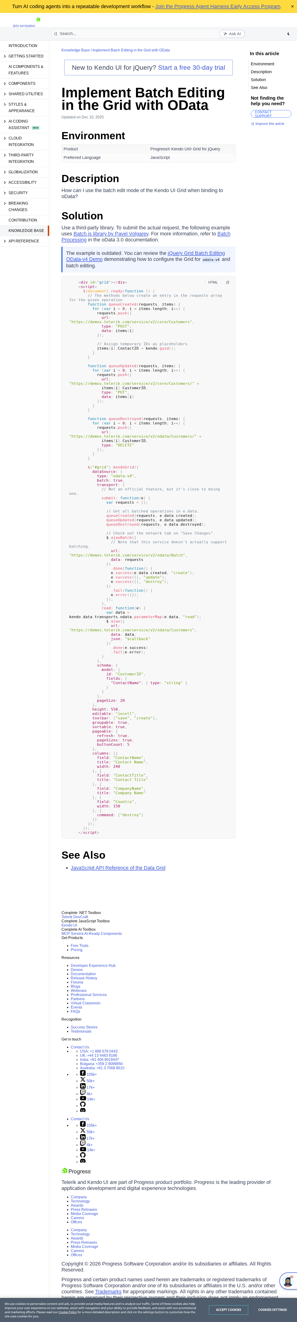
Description (90, 178)
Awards (77, 1205)
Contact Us (80, 1047)
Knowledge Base (26, 231)
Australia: (102, 1068)
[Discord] (83, 1111)
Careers (77, 1218)
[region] (148, 1310)
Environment (93, 136)
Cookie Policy (67, 1312)
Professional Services (89, 995)
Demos (77, 970)
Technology (80, 1201)
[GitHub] (83, 1106)
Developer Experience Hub (93, 966)
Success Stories (84, 1027)
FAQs (75, 1011)
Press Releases (84, 1209)
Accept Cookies (228, 1310)
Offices (76, 1222)
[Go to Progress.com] (76, 1173)
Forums (77, 982)
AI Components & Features (26, 70)
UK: (98, 1055)
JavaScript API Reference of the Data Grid (118, 868)
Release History (84, 978)
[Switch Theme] (288, 34)
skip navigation (24, 26)
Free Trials (79, 946)
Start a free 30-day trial (191, 67)
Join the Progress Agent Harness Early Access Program (217, 6)
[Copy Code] (227, 282)
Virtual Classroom (85, 1003)
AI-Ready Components (103, 934)
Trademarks (108, 1291)
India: (99, 1060)
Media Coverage (84, 1214)
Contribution (23, 220)
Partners (78, 999)
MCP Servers (72, 934)
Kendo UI (69, 925)
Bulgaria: (101, 1064)
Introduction (23, 46)
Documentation (83, 974)
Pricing (76, 950)
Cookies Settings (272, 1310)
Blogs (75, 986)
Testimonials (81, 1031)
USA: (99, 1051)
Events (76, 1007)
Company (79, 1197)
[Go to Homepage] (38, 26)
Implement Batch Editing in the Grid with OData (131, 50)
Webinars (79, 991)
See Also (83, 855)
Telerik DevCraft (74, 917)
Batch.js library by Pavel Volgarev (111, 234)
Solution (82, 216)
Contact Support (263, 114)
